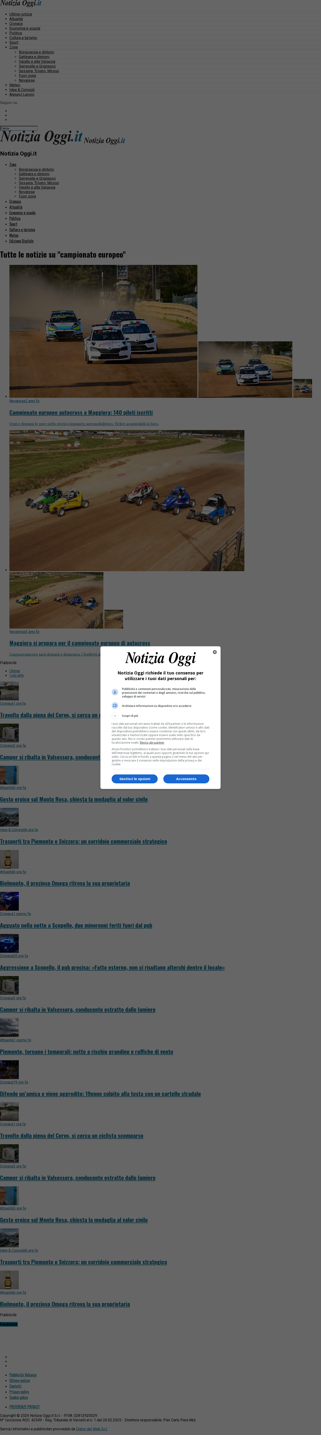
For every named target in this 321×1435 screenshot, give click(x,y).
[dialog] (160, 717)
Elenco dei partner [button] (152, 743)
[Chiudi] (214, 652)
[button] (160, 716)
